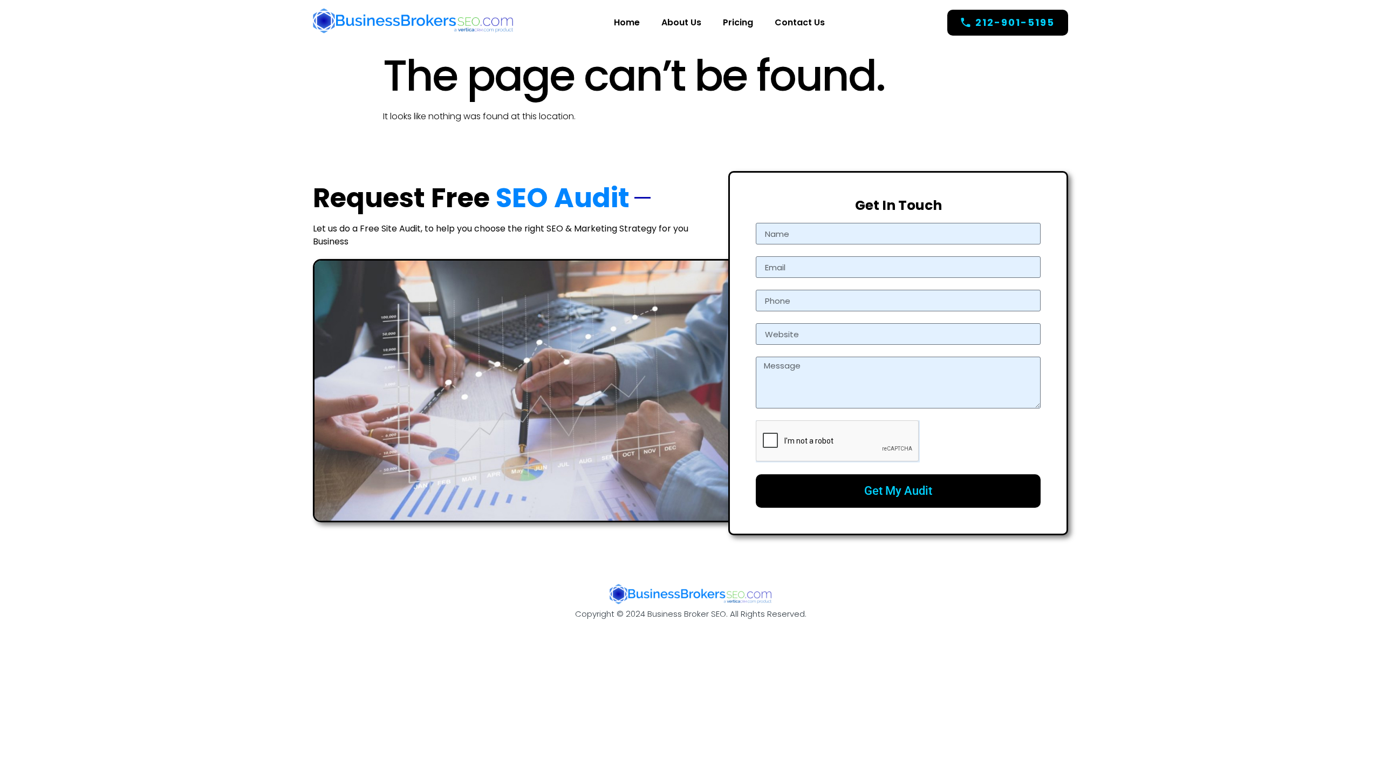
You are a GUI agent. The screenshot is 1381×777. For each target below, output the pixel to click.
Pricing (738, 22)
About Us (681, 22)
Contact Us (800, 22)
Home (627, 22)
